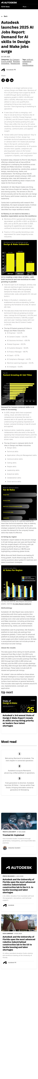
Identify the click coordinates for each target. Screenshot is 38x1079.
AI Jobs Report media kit (22, 604)
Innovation (5, 63)
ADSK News (5, 7)
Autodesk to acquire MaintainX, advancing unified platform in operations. (19, 772)
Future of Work (6, 61)
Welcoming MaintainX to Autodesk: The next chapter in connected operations (19, 759)
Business (16, 61)
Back (5, 16)
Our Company (15, 60)
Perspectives (15, 63)
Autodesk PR (11, 70)
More (24, 7)
